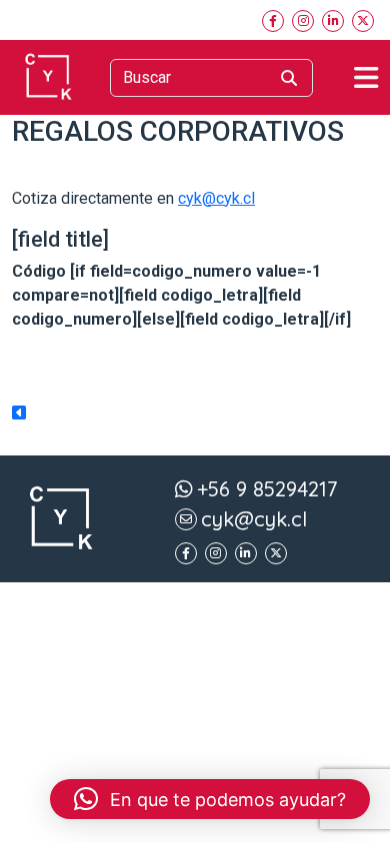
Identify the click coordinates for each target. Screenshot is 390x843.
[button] (210, 799)
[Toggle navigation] (366, 78)
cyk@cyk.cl (216, 198)
